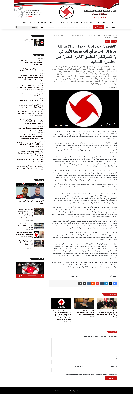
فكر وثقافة (75, 22)
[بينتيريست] (97, 283)
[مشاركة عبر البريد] (84, 283)
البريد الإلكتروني (112, 366)
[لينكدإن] (106, 283)
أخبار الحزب (99, 22)
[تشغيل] (42, 276)
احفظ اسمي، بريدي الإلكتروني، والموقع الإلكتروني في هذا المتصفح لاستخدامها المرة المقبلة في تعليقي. (90, 374)
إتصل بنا (23, 22)
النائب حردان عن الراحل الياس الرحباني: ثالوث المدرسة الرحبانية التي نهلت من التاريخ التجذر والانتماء (84, 312)
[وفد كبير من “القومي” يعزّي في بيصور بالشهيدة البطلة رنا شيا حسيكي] (39, 226)
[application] (30, 270)
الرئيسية (113, 35)
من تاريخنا (54, 22)
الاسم (115, 359)
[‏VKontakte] (89, 283)
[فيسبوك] (115, 283)
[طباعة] (80, 283)
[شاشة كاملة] (19, 276)
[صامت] (22, 276)
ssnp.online (58, 390)
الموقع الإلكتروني (78, 366)
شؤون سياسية (86, 22)
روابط (32, 22)
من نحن (64, 22)
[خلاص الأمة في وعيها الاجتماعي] (39, 42)
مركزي (107, 41)
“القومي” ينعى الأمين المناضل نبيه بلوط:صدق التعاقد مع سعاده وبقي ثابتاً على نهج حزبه (24, 234)
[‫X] (110, 283)
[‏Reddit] (93, 283)
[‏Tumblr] (102, 283)
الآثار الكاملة (42, 22)
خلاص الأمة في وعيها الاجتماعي (25, 39)
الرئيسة (109, 22)
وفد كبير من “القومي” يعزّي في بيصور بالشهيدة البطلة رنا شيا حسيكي (25, 225)
